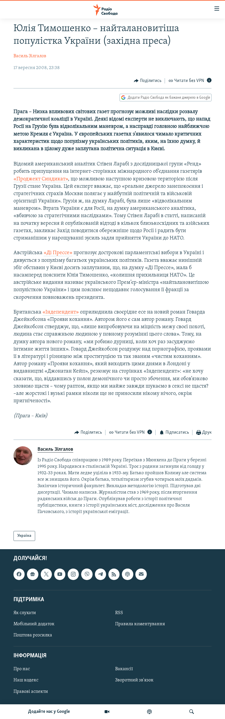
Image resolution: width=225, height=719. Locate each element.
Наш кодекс (25, 680)
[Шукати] (191, 711)
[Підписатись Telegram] (100, 574)
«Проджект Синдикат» (40, 179)
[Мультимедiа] (107, 711)
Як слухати (24, 613)
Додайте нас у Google (49, 711)
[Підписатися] (140, 574)
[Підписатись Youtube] (59, 574)
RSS (119, 613)
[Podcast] (127, 574)
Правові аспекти (30, 691)
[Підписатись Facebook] (19, 574)
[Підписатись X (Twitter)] (46, 574)
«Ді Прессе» (58, 253)
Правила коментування (140, 624)
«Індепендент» (60, 312)
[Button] (147, 81)
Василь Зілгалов (29, 56)
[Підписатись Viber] (86, 574)
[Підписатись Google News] (32, 574)
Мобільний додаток (33, 624)
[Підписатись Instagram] (73, 574)
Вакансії (124, 669)
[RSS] (114, 574)
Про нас (21, 669)
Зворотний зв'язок (134, 680)
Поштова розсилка (32, 635)
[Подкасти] (149, 711)
